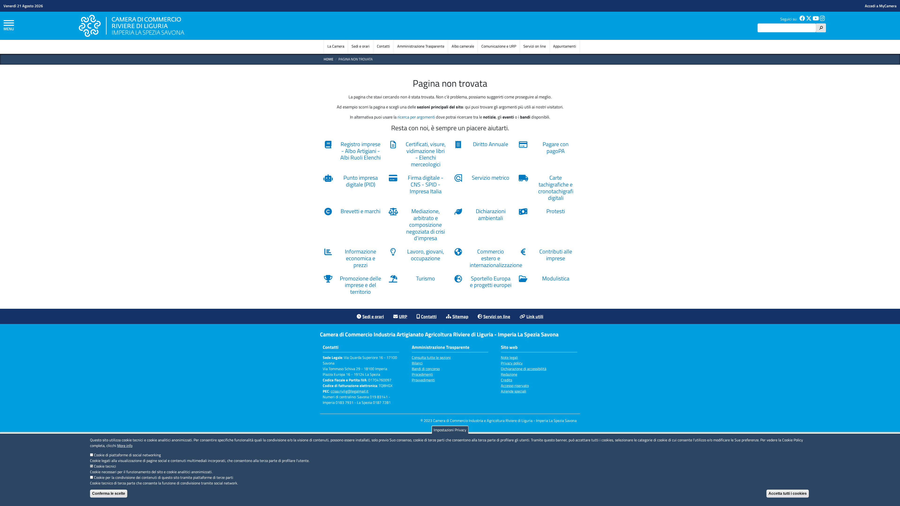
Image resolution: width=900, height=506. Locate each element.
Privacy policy (512, 363)
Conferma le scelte (108, 493)
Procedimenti (422, 374)
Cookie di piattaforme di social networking (127, 455)
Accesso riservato (515, 385)
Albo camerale (463, 46)
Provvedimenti (423, 380)
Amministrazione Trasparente (420, 46)
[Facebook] (802, 19)
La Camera (335, 46)
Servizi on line (534, 46)
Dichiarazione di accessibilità (523, 369)
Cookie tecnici (105, 466)
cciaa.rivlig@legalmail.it (349, 391)
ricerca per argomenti (416, 117)
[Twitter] (809, 19)
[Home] (131, 26)
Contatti (383, 46)
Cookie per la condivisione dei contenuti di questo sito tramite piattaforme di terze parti (163, 477)
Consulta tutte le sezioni (431, 357)
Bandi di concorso (426, 369)
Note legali (509, 357)
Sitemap (460, 316)
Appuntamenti (564, 46)
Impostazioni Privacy (450, 430)
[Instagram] (822, 19)
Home (328, 59)
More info (124, 445)
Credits (506, 380)
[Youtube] (816, 19)
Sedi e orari (361, 46)
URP (403, 316)
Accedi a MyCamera (880, 6)
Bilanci (417, 363)
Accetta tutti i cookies (788, 493)
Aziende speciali (513, 391)
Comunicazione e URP (498, 46)
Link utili (534, 316)
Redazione (509, 374)
